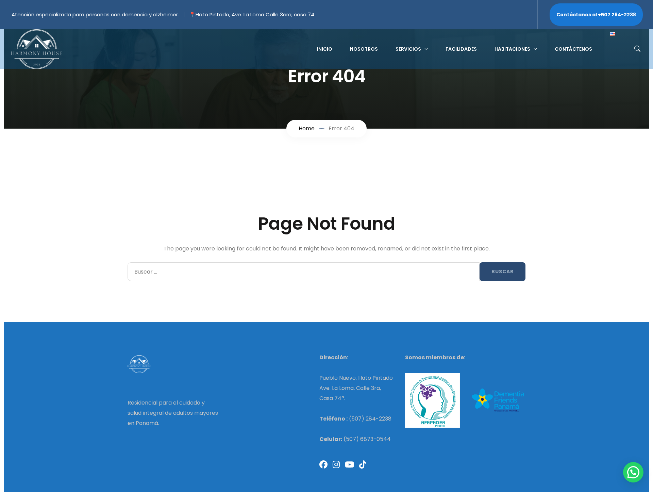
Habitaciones (512, 49)
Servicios (408, 49)
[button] (633, 472)
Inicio (324, 49)
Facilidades (461, 49)
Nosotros (364, 49)
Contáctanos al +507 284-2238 (596, 14)
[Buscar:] (304, 271)
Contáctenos (573, 49)
